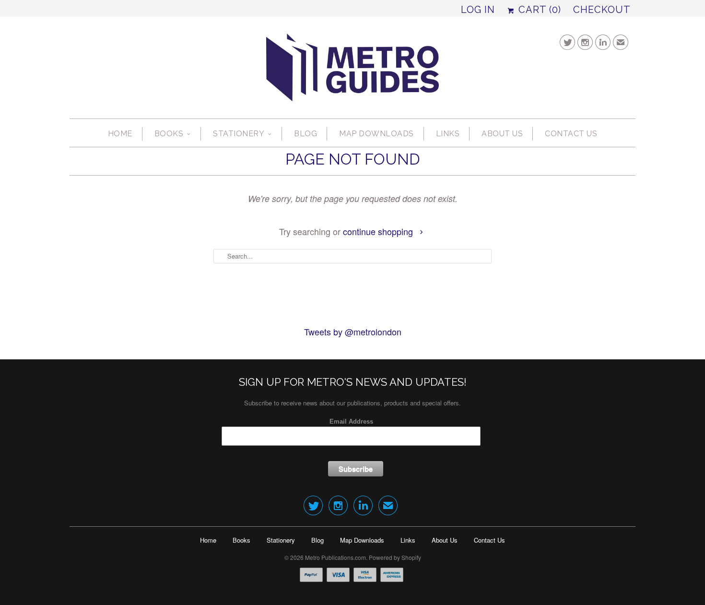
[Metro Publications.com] (352, 71)
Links (448, 133)
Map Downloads (376, 133)
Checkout (602, 9)
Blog (305, 133)
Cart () (538, 9)
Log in (478, 9)
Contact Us (571, 133)
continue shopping (379, 231)
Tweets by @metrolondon (352, 331)
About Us (502, 133)
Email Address (351, 421)
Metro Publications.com (335, 557)
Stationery (238, 133)
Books (169, 133)
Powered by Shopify (395, 557)
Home (120, 133)
